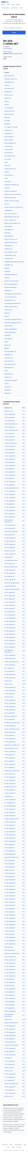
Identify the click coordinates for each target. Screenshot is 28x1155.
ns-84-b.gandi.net (9, 436)
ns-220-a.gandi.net (9, 902)
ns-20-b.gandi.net (9, 1005)
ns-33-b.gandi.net (9, 908)
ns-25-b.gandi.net (9, 876)
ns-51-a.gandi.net (9, 735)
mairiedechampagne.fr (11, 380)
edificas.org (7, 393)
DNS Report (18, 1144)
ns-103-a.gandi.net (9, 655)
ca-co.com (7, 159)
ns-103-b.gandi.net (9, 905)
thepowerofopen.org (10, 79)
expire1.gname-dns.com (11, 748)
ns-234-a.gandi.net (9, 742)
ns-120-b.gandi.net (9, 812)
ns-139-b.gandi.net (9, 969)
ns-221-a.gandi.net (9, 828)
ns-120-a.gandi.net (9, 966)
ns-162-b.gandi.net (9, 921)
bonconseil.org (8, 361)
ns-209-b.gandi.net (9, 586)
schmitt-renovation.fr (10, 191)
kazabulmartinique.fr (10, 197)
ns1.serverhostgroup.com (12, 729)
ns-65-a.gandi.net (9, 844)
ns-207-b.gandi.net (9, 703)
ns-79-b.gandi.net (9, 1001)
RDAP (8, 4)
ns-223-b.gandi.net (9, 1042)
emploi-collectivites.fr (10, 329)
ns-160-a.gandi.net (9, 764)
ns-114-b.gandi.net (9, 972)
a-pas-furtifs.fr (8, 149)
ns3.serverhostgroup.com (12, 589)
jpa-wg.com (7, 387)
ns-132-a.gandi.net (9, 640)
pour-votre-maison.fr (10, 213)
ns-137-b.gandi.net (9, 1074)
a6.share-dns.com (9, 551)
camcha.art (7, 181)
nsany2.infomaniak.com (11, 1045)
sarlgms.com (8, 130)
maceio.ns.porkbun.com (11, 661)
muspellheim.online (10, 255)
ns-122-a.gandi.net (9, 647)
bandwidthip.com (9, 82)
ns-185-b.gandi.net (9, 1087)
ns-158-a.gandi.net (9, 963)
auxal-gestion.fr (9, 229)
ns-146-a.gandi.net (9, 777)
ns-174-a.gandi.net (9, 940)
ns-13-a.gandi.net (9, 1008)
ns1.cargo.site (8, 557)
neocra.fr (7, 85)
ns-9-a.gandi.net (9, 576)
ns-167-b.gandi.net (9, 494)
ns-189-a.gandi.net (9, 1032)
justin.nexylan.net (9, 535)
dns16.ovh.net (8, 684)
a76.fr (6, 178)
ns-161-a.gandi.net (9, 1029)
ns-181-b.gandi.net (9, 579)
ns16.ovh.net (8, 1019)
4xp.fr (6, 162)
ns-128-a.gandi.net (9, 726)
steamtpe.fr (7, 390)
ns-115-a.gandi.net (9, 790)
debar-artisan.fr (9, 140)
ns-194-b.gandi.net (9, 835)
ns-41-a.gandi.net (9, 671)
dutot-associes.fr (9, 75)
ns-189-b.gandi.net (9, 915)
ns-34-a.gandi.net (9, 928)
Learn (11, 1144)
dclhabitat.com (8, 245)
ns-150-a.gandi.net (9, 889)
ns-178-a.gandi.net (9, 982)
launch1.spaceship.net (10, 424)
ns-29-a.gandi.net (9, 468)
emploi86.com (8, 265)
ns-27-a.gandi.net (9, 767)
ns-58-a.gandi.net (9, 608)
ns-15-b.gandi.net (9, 1064)
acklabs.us (7, 124)
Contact (19, 1147)
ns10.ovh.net (8, 681)
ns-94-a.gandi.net (9, 517)
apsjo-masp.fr (8, 226)
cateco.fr (7, 278)
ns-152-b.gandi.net (9, 507)
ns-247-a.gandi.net (9, 456)
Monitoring (14, 7)
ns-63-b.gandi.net (9, 774)
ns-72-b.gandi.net (9, 1077)
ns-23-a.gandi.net (9, 611)
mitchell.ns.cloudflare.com (12, 745)
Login (20, 7)
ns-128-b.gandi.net (9, 937)
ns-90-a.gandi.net (9, 440)
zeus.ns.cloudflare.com (11, 1083)
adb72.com (7, 98)
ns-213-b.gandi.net (9, 758)
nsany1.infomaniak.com (11, 857)
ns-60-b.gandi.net (9, 459)
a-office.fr (7, 188)
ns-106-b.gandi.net (9, 883)
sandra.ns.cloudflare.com (11, 953)
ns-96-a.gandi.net (9, 934)
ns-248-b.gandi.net (10, 690)
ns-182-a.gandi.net (9, 706)
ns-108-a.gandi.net (9, 627)
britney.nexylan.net (10, 960)
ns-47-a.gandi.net (9, 547)
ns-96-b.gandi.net (9, 886)
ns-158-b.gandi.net (9, 838)
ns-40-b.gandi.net (9, 599)
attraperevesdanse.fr (10, 287)
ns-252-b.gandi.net (9, 873)
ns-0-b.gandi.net (9, 1080)
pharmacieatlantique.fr (11, 284)
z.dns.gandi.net (8, 796)
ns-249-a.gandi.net (9, 1011)
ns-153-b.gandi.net (9, 544)
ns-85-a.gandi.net (9, 417)
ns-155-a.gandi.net (9, 637)
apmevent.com (8, 358)
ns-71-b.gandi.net (9, 420)
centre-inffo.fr (8, 326)
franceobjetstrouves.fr (11, 252)
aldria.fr (6, 104)
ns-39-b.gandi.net (9, 851)
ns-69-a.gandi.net (9, 452)
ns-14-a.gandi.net (9, 719)
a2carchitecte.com (9, 156)
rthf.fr (6, 370)
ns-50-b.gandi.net (9, 449)
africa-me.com (8, 95)
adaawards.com (9, 367)
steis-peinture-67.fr (10, 364)
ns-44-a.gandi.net (9, 602)
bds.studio (7, 233)
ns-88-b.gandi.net (9, 1038)
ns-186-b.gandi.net (9, 822)
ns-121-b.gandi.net (9, 491)
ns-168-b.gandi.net (9, 1035)
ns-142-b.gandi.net (9, 674)
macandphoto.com (9, 300)
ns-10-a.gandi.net (9, 979)
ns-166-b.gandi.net (9, 510)
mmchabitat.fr (8, 338)
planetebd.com (8, 133)
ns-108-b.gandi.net (9, 944)
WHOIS (3, 4)
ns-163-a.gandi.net (9, 658)
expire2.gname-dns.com (11, 488)
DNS (13, 4)
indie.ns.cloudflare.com (11, 1022)
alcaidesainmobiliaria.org (11, 185)
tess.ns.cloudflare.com (11, 567)
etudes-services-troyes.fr (11, 201)
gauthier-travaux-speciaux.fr (12, 194)
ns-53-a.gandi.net (9, 1090)
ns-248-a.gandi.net (9, 879)
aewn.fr (6, 101)
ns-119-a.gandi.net (9, 624)
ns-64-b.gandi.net (9, 592)
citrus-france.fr (8, 175)
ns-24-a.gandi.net (9, 761)
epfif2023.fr (7, 335)
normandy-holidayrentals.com (13, 319)
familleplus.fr (8, 92)
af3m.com (7, 165)
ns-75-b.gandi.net (9, 860)
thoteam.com (8, 377)
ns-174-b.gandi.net (9, 1093)
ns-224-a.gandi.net (9, 687)
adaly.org (7, 117)
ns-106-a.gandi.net (9, 631)
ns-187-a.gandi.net (9, 1048)
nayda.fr (6, 172)
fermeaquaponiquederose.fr (12, 303)
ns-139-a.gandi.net (9, 481)
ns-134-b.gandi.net (9, 799)
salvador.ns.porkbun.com (11, 722)
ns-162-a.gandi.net (9, 665)
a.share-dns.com (9, 870)
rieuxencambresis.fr (10, 332)
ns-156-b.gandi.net (9, 541)
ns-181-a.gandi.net (9, 573)
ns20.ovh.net (8, 1058)
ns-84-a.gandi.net (9, 595)
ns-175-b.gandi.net (9, 475)
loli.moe (6, 204)
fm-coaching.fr (8, 108)
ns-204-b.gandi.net (10, 446)
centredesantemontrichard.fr (12, 294)
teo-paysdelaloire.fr (10, 351)
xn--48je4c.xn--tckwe (11, 127)
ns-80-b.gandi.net (9, 950)
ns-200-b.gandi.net (9, 854)
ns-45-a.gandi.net (9, 427)
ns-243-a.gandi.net (9, 1055)
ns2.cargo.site (8, 947)
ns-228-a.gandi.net (9, 700)
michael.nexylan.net (10, 786)
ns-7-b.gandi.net (9, 433)
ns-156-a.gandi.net (9, 783)
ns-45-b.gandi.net (9, 634)
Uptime (18, 4)
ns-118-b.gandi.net (9, 570)
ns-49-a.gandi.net (9, 1051)
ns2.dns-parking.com (10, 716)
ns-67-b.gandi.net (9, 513)
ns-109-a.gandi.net (9, 831)
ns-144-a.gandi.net (9, 956)
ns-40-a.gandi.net (9, 992)
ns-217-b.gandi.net (9, 465)
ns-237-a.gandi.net (9, 780)
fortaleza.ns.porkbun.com (12, 770)
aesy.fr (6, 342)
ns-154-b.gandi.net (9, 554)
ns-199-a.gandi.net (9, 621)
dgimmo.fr (7, 313)
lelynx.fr (6, 383)
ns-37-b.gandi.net (9, 525)
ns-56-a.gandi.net (9, 863)
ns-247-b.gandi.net (10, 841)
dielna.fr (6, 348)
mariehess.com (8, 374)
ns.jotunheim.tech (9, 931)
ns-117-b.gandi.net (9, 618)
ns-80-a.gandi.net (9, 912)
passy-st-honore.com (10, 239)
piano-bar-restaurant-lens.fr (12, 322)
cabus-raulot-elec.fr (10, 220)
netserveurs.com (9, 111)
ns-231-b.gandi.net (9, 896)
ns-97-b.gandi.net (9, 644)
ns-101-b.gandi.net (9, 793)
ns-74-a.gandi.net (9, 694)
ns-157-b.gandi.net (9, 809)
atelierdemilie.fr (8, 236)
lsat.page (7, 120)
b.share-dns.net (9, 1067)
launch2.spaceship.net (11, 531)
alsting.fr (6, 268)
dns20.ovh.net (8, 411)
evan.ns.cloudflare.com (11, 430)
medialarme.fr (8, 354)
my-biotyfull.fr (8, 152)
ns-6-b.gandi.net (9, 847)
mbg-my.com (8, 310)
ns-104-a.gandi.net (9, 918)
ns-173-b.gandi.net (9, 1026)
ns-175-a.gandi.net (9, 501)
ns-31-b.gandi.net (9, 504)
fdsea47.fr (7, 271)
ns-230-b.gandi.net (9, 924)
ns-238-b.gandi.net (9, 806)
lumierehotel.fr (8, 258)
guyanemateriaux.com (11, 242)
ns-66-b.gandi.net (9, 472)
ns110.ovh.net (8, 1071)
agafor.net (7, 345)
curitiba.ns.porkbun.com (11, 819)
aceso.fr (6, 316)
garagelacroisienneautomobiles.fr (14, 261)
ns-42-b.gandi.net (9, 528)
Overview (5, 1144)
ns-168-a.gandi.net (9, 710)
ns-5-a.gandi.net (9, 668)
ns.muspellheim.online (10, 560)
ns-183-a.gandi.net (9, 815)
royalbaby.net (8, 210)
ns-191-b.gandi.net (9, 892)
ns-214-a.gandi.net (9, 751)
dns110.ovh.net (8, 697)
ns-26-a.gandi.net (9, 754)
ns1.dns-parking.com (10, 443)
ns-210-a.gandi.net (9, 414)
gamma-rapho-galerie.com (12, 223)
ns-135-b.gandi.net (9, 738)
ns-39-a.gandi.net (9, 867)
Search (14, 32)
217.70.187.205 (7, 48)
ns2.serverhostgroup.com (12, 583)
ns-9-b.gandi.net (9, 478)
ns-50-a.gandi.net (9, 563)
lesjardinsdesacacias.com (11, 217)
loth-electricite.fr (9, 88)
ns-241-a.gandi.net (9, 998)
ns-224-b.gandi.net (9, 899)
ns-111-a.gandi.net (9, 485)
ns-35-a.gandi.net (9, 713)
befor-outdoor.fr (9, 136)
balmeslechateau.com (10, 274)
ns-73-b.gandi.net (9, 462)
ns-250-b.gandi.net (9, 538)
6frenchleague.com (10, 143)
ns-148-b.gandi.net (9, 976)
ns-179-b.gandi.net (9, 615)
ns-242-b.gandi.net (9, 732)
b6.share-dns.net (9, 985)
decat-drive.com (9, 114)
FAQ (8, 1147)
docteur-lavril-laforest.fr (11, 281)
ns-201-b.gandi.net (9, 605)
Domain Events (6, 7)
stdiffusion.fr (8, 290)
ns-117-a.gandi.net (9, 1061)
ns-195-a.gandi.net (9, 677)
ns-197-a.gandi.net (9, 989)
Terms (13, 1147)
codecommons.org (9, 168)
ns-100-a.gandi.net (9, 497)
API (25, 1144)
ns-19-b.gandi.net (9, 803)
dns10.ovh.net (8, 1096)
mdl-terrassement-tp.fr (11, 306)
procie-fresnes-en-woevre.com (13, 207)
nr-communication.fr (10, 297)
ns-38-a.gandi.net (9, 825)
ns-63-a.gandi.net (9, 995)
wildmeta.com (8, 249)
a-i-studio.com (8, 146)
